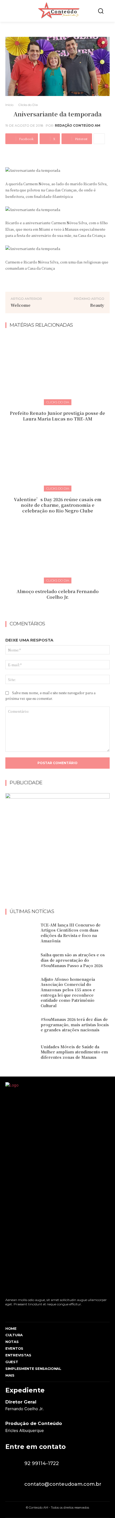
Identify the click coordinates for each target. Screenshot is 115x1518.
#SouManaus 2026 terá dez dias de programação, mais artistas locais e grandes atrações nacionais (75, 1024)
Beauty (97, 305)
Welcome (20, 305)
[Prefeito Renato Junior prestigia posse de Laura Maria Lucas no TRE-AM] (57, 369)
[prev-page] (52, 608)
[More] (99, 138)
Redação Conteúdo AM (77, 125)
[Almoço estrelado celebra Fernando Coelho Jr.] (57, 547)
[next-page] (60, 608)
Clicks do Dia (28, 105)
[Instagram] (16, 1312)
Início (9, 105)
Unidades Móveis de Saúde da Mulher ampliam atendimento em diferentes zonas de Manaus (74, 1052)
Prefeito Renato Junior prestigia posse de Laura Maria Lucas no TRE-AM (57, 416)
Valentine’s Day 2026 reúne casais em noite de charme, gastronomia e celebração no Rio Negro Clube (57, 505)
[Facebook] (6, 1312)
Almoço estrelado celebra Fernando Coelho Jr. (58, 594)
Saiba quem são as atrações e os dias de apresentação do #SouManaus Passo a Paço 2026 (73, 960)
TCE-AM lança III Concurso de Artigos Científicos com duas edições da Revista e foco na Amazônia (71, 932)
